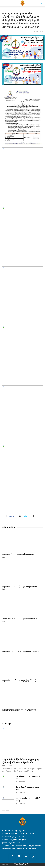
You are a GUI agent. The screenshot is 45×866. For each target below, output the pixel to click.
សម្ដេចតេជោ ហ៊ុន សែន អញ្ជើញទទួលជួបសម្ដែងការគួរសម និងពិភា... (19, 588)
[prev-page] (3, 809)
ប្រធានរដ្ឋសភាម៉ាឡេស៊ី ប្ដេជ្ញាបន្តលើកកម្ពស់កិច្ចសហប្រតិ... (19, 710)
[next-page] (7, 809)
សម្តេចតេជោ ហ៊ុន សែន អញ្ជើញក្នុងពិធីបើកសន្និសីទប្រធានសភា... (22, 651)
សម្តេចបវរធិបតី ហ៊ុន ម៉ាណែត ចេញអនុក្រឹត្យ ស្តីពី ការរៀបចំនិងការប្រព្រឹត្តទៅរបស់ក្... (20, 761)
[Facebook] (12, 857)
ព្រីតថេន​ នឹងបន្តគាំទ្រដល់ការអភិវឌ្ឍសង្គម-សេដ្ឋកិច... (27, 788)
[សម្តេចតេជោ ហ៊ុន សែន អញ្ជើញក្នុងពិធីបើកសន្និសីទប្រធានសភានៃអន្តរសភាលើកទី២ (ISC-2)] (22, 638)
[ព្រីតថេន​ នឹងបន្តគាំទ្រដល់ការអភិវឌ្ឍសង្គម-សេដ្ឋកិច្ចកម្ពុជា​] (8, 790)
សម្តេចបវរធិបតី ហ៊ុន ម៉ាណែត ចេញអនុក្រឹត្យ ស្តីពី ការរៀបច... (20, 680)
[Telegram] (19, 857)
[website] (33, 857)
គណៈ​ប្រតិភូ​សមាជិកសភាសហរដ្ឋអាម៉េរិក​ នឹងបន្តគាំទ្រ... (28, 799)
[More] (33, 516)
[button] (4, 3)
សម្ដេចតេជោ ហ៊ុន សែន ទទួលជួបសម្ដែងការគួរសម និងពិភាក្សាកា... (18, 556)
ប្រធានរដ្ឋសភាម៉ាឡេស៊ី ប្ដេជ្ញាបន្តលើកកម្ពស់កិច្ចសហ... (28, 777)
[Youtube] (26, 857)
